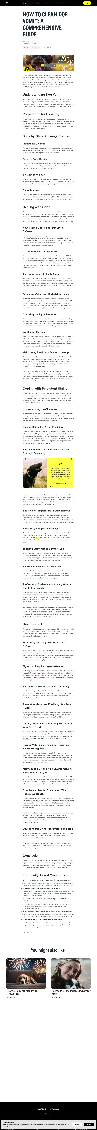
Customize (77, 1124)
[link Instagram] (46, 1114)
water (38, 537)
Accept (89, 1124)
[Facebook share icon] (48, 47)
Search (70, 3)
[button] (25, 474)
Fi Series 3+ (55, 3)
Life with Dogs (35, 47)
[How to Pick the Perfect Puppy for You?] (71, 973)
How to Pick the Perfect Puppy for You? (70, 992)
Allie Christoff (11, 998)
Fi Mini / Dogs (36, 3)
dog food (26, 738)
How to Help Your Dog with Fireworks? (22, 992)
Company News (25, 3)
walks (38, 801)
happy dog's (38, 813)
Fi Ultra (63, 3)
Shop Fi (87, 3)
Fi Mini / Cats (46, 3)
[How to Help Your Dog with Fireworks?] (26, 973)
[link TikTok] (50, 1114)
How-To (26, 47)
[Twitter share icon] (44, 47)
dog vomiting (39, 629)
